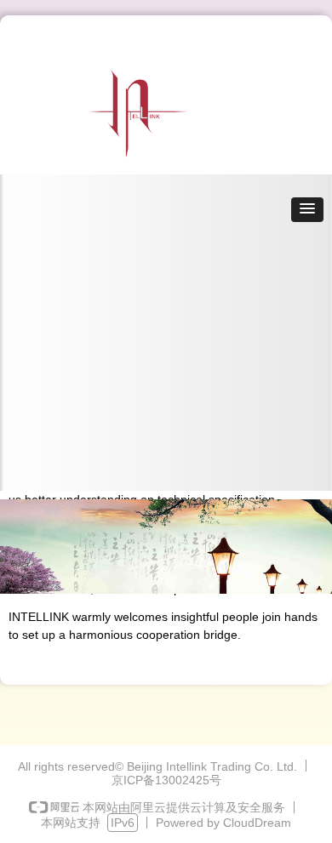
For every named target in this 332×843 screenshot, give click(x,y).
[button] (307, 209)
